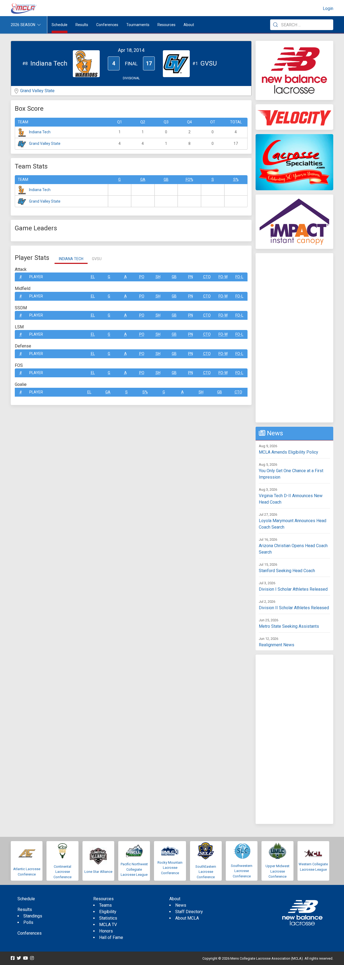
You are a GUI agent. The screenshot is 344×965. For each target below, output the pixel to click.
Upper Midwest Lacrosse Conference (277, 871)
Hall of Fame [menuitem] (111, 937)
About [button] (189, 25)
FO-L (239, 277)
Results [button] (82, 25)
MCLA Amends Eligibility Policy (288, 452)
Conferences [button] (107, 25)
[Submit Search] (275, 24)
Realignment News (276, 644)
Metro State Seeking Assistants (289, 626)
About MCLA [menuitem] (187, 918)
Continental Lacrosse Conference (62, 871)
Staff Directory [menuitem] (189, 911)
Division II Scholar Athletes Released (294, 607)
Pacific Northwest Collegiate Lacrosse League (134, 869)
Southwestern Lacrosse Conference (241, 871)
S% (236, 179)
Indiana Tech (40, 132)
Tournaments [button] (137, 25)
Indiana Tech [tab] (71, 259)
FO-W (223, 277)
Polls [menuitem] (28, 922)
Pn (190, 277)
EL (93, 277)
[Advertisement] (294, 337)
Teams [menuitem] (105, 905)
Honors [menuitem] (106, 931)
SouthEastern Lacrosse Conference (205, 871)
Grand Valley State (37, 90)
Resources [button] (166, 25)
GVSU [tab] (97, 259)
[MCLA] (24, 9)
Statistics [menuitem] (108, 918)
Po (141, 277)
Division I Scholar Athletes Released (293, 589)
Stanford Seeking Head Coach (287, 570)
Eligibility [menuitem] (107, 911)
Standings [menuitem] (32, 916)
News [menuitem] (180, 905)
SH (158, 277)
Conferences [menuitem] (29, 933)
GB (166, 179)
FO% (189, 179)
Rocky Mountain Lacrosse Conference (169, 867)
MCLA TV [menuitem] (108, 924)
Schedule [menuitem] (59, 25)
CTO (207, 277)
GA (142, 179)
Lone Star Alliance (98, 872)
